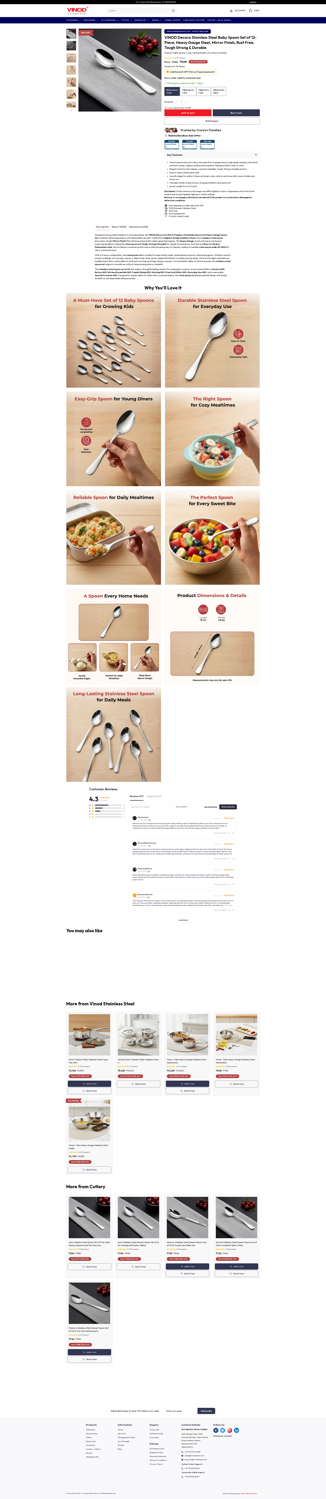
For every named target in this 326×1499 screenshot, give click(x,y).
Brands (121, 1445)
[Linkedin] (236, 1430)
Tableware (89, 20)
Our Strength (124, 1441)
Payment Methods (158, 1456)
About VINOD (119, 226)
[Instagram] (229, 1430)
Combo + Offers (93, 1449)
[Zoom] (119, 70)
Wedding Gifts (92, 1457)
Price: (167, 62)
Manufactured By (138, 226)
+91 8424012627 (192, 1476)
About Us (122, 1433)
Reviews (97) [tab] (136, 796)
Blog (120, 1449)
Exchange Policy (157, 1448)
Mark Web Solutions (249, 1494)
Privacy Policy (156, 1464)
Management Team (126, 1437)
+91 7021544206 (192, 1468)
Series (156, 20)
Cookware (72, 20)
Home (120, 1429)
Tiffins (125, 20)
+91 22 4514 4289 (192, 1452)
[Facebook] (215, 1430)
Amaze (89, 1453)
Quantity (168, 101)
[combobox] (142, 10)
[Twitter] (222, 1430)
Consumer (154, 1437)
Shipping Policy (156, 1452)
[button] (175, 58)
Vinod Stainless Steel (112, 1003)
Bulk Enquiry (212, 121)
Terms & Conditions (158, 1460)
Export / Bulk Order (219, 20)
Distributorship (156, 1433)
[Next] (71, 109)
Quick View (91, 1092)
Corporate (154, 1429)
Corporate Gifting (194, 20)
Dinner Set (140, 20)
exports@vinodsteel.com (196, 1459)
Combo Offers (172, 20)
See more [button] (228, 905)
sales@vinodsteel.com (194, 1455)
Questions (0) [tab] (154, 796)
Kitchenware (109, 20)
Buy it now (236, 112)
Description (102, 226)
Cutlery (97, 1186)
